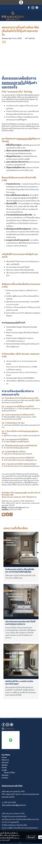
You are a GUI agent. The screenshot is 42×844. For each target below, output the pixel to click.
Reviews (5, 775)
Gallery (5, 765)
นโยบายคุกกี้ (6, 840)
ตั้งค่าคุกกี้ (31, 837)
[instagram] (33, 7)
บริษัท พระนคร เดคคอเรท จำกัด (13, 813)
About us (5, 760)
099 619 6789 (16, 509)
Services (5, 762)
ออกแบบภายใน (13, 82)
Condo (4, 770)
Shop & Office (9, 772)
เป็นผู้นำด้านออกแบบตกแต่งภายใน (14, 816)
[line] (37, 7)
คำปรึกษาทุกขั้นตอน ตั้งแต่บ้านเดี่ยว (14, 825)
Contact (5, 778)
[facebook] (29, 7)
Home (4, 757)
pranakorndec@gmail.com (18, 507)
